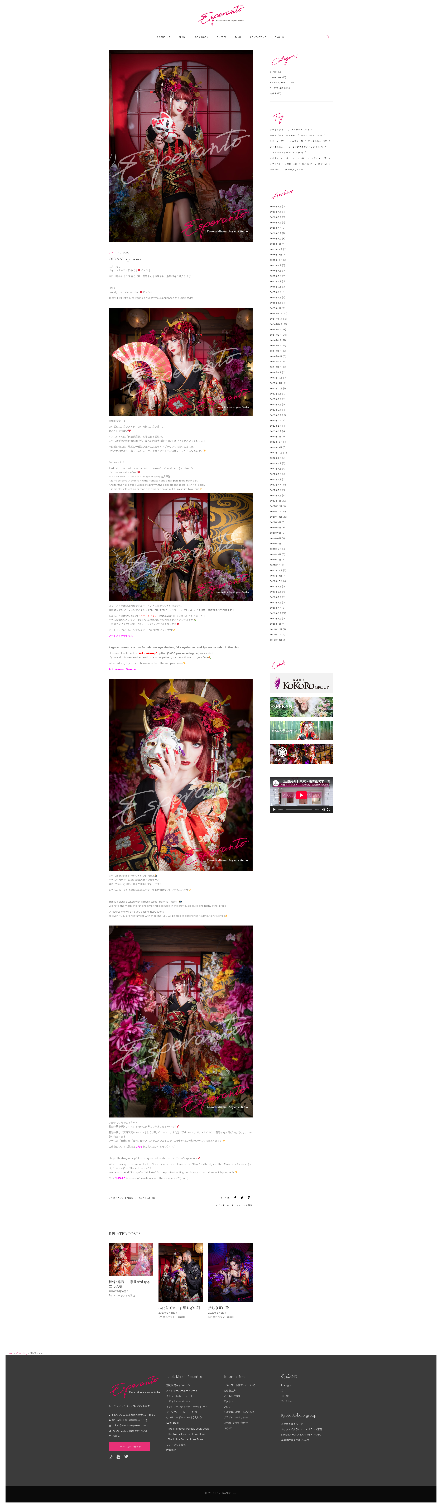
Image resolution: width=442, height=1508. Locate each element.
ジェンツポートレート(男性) (181, 1412)
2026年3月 (275, 233)
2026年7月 (275, 212)
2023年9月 (275, 394)
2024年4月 (276, 356)
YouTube (286, 1401)
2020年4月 (276, 608)
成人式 (308, 164)
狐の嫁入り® (295, 169)
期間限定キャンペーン (178, 1385)
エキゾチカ (300, 129)
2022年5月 (275, 479)
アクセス (228, 1401)
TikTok (285, 1396)
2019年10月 (276, 640)
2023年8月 (275, 399)
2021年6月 (275, 538)
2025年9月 (275, 265)
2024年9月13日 (147, 1198)
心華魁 (291, 164)
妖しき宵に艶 (218, 1308)
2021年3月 (275, 554)
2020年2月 (275, 618)
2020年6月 (275, 602)
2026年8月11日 (166, 1312)
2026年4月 (276, 228)
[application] (301, 795)
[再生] (274, 809)
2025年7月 (275, 276)
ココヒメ (277, 141)
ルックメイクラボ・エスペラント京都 (301, 1429)
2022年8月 (275, 463)
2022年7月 (275, 469)
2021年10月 (276, 517)
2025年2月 (275, 303)
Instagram (287, 1385)
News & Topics (280, 82)
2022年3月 (275, 490)
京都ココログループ (292, 1423)
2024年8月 (276, 335)
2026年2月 (275, 238)
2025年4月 (276, 292)
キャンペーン (311, 135)
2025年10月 (276, 260)
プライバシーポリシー (236, 1417)
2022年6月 (275, 474)
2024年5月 (276, 351)
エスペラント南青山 (124, 1198)
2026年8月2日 (216, 1312)
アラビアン (278, 129)
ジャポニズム (279, 147)
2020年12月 (276, 570)
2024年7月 (276, 340)
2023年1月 (275, 436)
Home (9, 1353)
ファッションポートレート (286, 152)
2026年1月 (275, 244)
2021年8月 (275, 527)
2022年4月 (276, 485)
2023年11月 (276, 383)
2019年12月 (276, 629)
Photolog (123, 253)
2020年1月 (275, 624)
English (275, 77)
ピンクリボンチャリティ (307, 147)
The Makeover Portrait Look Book (188, 1428)
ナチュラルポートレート (179, 1396)
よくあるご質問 (232, 1396)
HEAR (119, 1178)
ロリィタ (319, 158)
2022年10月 (276, 452)
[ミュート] (323, 809)
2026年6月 (275, 217)
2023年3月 (275, 426)
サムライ (296, 141)
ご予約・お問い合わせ (236, 1422)
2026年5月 (275, 222)
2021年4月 (275, 549)
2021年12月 (276, 506)
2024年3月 (276, 361)
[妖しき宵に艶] (230, 1272)
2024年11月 (276, 319)
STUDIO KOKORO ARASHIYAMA (301, 1434)
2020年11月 (276, 576)
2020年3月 (275, 613)
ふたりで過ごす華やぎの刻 (179, 1308)
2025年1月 (275, 308)
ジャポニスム (317, 141)
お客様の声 (230, 1390)
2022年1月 (275, 501)
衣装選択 (171, 1450)
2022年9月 (275, 458)
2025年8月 (275, 270)
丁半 (275, 164)
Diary (274, 72)
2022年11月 (276, 447)
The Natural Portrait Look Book (186, 1434)
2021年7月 (275, 533)
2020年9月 (275, 586)
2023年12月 (276, 378)
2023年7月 (275, 404)
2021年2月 (275, 559)
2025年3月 (275, 297)
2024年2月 (276, 367)
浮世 (250, 1205)
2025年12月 (276, 249)
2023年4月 (276, 420)
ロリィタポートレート (178, 1401)
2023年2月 (275, 431)
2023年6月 (275, 410)
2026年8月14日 (117, 1291)
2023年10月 (276, 388)
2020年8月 (275, 592)
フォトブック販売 (176, 1444)
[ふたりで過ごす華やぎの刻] (180, 1272)
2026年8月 (275, 206)
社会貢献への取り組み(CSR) (239, 1412)
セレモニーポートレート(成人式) (184, 1417)
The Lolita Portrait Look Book (185, 1439)
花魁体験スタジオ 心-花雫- (295, 1440)
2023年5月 (275, 415)
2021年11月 (276, 511)
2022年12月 (276, 442)
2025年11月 (276, 254)
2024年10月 (276, 324)
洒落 (322, 164)
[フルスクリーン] (328, 809)
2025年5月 (275, 287)
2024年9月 (276, 329)
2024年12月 (276, 313)
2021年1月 (275, 565)
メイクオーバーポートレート (230, 1205)
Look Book (172, 1422)
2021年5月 (275, 543)
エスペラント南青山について (239, 1385)
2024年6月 (276, 345)
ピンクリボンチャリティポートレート (186, 1406)
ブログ (227, 1406)
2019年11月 (276, 634)
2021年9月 (275, 522)
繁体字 (273, 93)
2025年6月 (275, 281)
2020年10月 (276, 581)
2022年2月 (275, 495)
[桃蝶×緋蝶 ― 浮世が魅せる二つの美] (131, 1259)
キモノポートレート (283, 135)
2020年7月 (275, 597)
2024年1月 (275, 372)
